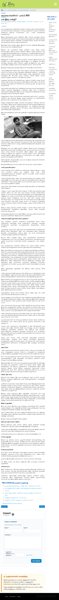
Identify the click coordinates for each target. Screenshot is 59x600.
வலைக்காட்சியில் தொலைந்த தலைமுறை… (53, 41)
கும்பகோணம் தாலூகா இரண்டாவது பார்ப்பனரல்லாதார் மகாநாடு (53, 50)
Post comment (36, 561)
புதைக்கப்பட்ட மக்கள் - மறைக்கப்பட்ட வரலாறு (16, 500)
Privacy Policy (12, 596)
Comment (8, 535)
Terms (6, 596)
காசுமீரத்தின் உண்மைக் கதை (52, 89)
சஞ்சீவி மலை (52, 64)
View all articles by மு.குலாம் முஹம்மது (12, 503)
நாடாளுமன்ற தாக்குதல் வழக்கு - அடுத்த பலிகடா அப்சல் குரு (19, 486)
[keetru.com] (8, 4)
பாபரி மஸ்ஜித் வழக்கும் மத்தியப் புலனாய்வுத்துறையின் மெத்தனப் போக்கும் (22, 488)
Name (7, 528)
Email (26, 528)
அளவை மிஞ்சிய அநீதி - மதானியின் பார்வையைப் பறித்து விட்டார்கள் (21, 493)
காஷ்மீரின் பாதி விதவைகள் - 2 (12, 497)
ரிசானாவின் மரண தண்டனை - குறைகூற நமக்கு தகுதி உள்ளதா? (53, 71)
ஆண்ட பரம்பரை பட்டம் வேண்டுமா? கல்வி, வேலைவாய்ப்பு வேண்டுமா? (53, 27)
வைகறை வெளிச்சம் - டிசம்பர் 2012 (25, 21)
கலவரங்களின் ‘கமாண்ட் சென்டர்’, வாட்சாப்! (52, 96)
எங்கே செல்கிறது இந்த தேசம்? (53, 35)
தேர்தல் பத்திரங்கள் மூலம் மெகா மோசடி (53, 59)
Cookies (19, 596)
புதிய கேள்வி (29, 555)
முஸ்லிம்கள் (4, 26)
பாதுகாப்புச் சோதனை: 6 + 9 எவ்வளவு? (10, 553)
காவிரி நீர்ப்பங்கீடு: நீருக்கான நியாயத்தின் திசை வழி (52, 81)
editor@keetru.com (9, 584)
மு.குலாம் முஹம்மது (7, 21)
